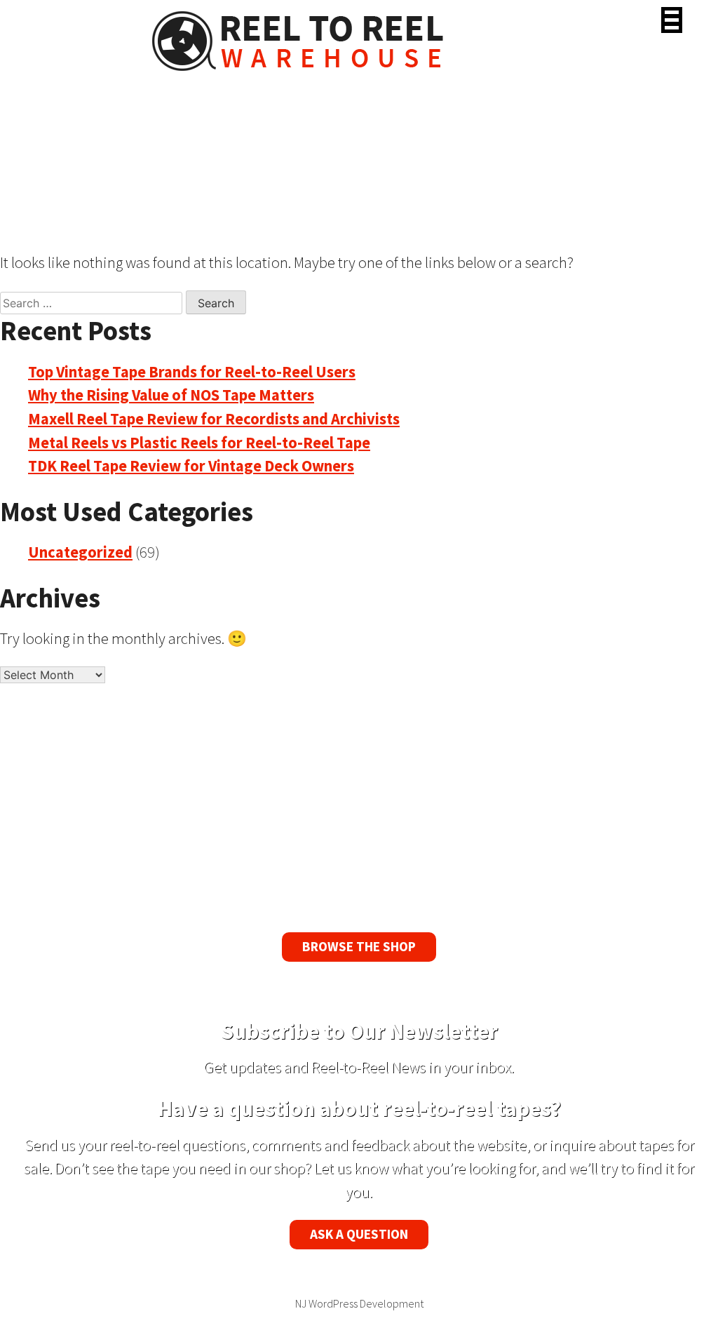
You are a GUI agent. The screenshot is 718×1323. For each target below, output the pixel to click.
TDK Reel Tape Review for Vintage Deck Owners (191, 466)
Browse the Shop (359, 946)
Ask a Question (359, 1233)
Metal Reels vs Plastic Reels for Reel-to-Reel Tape (199, 442)
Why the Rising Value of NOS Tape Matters (171, 395)
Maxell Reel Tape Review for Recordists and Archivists (214, 419)
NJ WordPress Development (359, 1303)
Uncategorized (80, 552)
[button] (671, 20)
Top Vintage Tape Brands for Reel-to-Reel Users (191, 372)
